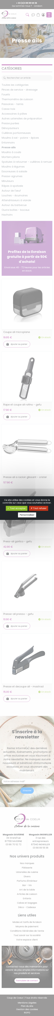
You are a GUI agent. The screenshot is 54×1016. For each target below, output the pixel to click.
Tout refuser (40, 508)
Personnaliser (27, 514)
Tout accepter (17, 508)
